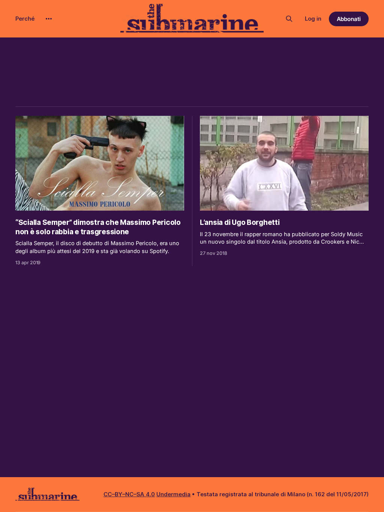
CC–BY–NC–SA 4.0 (129, 494)
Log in (313, 18)
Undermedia (173, 494)
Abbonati (349, 18)
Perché (24, 18)
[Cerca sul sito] (289, 19)
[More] (49, 19)
